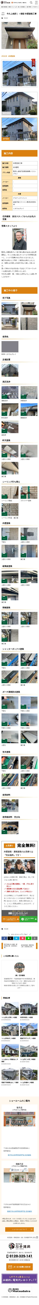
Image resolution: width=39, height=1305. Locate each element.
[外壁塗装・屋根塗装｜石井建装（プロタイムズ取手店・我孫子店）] (5, 2)
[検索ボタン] (31, 2)
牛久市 (6, 18)
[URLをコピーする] (34, 938)
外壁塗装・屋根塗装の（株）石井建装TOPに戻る (21, 1237)
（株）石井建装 (19, 975)
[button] (4, 938)
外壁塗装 (12, 56)
